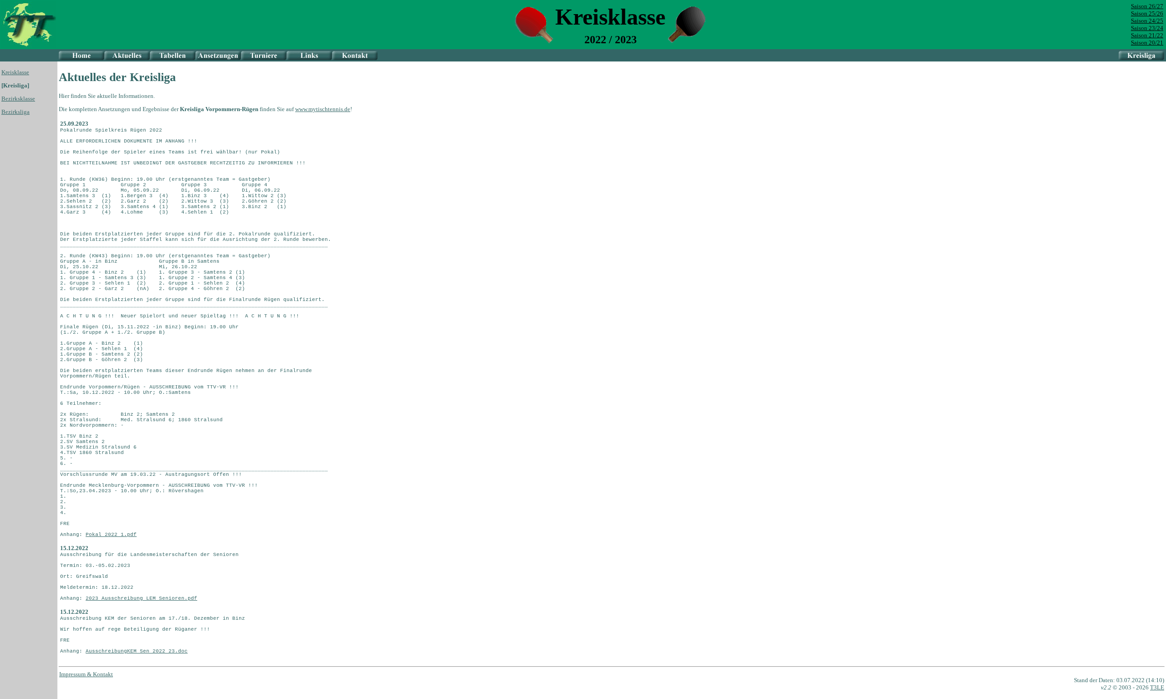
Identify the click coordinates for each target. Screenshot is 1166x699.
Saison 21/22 (1147, 35)
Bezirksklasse (18, 98)
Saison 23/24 (1147, 28)
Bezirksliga (15, 111)
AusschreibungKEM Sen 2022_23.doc (137, 651)
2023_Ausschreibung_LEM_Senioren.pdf (141, 598)
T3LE (1157, 687)
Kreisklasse (15, 72)
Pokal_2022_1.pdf (111, 534)
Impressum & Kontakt (86, 674)
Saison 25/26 (1147, 13)
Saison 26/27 (1147, 6)
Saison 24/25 (1147, 20)
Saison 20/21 (1147, 42)
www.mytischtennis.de (322, 109)
